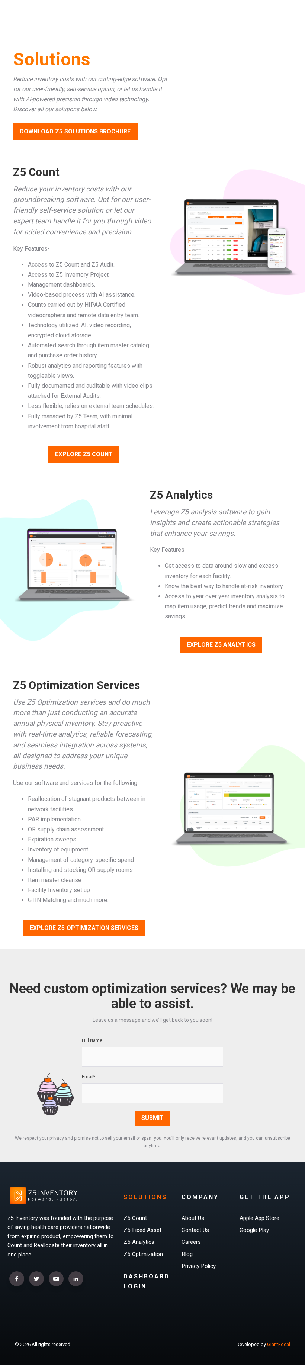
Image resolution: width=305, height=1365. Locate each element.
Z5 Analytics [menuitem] (138, 1242)
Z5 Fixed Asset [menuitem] (142, 1230)
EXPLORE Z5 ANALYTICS (221, 644)
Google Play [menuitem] (254, 1230)
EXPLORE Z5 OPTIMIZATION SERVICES (84, 927)
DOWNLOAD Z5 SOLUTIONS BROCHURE (75, 131)
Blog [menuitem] (187, 1254)
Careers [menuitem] (191, 1242)
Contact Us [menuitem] (195, 1230)
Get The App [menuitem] (265, 1197)
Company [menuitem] (200, 1197)
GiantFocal (278, 1344)
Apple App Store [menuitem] (259, 1218)
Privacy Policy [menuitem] (199, 1266)
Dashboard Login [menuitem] (146, 1281)
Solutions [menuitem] (145, 1197)
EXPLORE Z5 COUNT (84, 454)
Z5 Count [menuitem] (135, 1218)
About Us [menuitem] (193, 1218)
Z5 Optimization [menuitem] (143, 1254)
